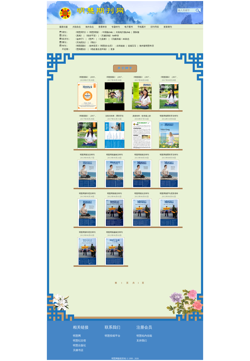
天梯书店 (78, 350)
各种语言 (93, 46)
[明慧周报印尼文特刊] (87, 254)
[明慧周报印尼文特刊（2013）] (87, 215)
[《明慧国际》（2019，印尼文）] (87, 99)
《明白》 (93, 42)
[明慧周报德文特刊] (114, 215)
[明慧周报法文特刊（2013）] (87, 176)
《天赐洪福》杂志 (119, 39)
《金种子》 (80, 39)
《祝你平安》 (91, 35)
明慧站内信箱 (144, 335)
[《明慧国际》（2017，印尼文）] (169, 99)
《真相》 (79, 35)
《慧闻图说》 (81, 49)
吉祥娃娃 (120, 46)
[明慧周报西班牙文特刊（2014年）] (169, 137)
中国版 (107, 32)
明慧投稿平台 (112, 335)
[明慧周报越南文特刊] (114, 254)
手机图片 (142, 27)
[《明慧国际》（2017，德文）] (114, 99)
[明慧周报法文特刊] (141, 215)
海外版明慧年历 (146, 46)
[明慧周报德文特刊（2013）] (141, 176)
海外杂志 (89, 27)
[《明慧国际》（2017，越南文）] (87, 137)
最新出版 (63, 27)
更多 (113, 49)
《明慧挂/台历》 (106, 46)
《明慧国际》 (81, 46)
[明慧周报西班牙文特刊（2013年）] (169, 176)
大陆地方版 (122, 32)
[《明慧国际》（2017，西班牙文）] (141, 99)
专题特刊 (115, 27)
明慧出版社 (79, 345)
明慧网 (77, 335)
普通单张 (102, 27)
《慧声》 (91, 39)
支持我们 (141, 340)
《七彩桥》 (103, 39)
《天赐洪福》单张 (109, 35)
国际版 (136, 32)
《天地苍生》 (81, 42)
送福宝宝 (132, 46)
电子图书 (128, 27)
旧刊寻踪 (155, 27)
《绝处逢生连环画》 (98, 49)
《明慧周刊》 (81, 32)
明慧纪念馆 (79, 340)
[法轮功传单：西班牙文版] (114, 137)
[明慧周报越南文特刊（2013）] (114, 176)
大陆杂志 (76, 27)
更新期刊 (168, 27)
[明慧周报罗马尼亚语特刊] (169, 215)
